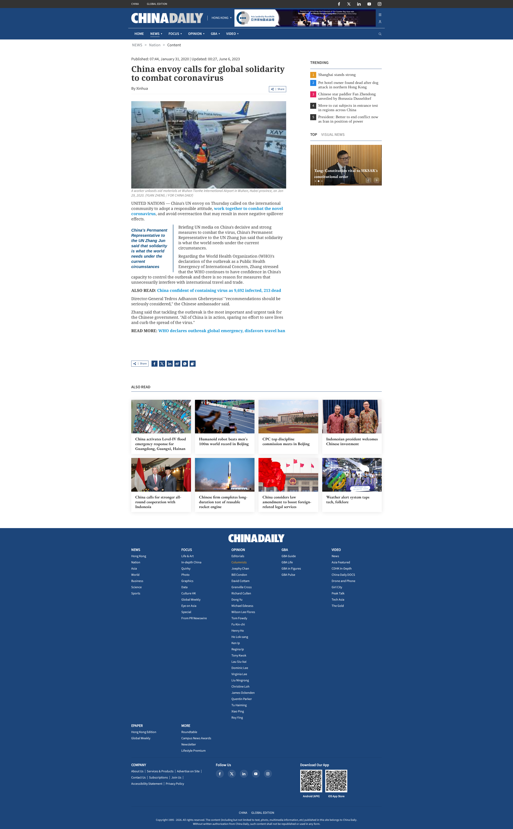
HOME (139, 33)
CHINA (135, 4)
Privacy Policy (175, 784)
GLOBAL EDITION (157, 4)
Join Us (176, 777)
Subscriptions (158, 777)
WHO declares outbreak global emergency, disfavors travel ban (221, 330)
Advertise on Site (188, 771)
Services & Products (160, 771)
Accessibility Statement (146, 784)
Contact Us (138, 777)
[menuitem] (220, 18)
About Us (137, 771)
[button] (315, 181)
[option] (346, 165)
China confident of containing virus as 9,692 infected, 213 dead (219, 290)
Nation (155, 45)
